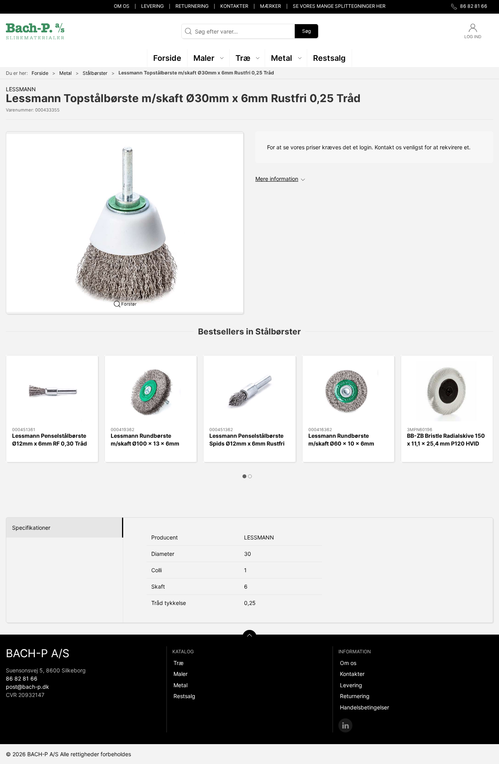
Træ (178, 663)
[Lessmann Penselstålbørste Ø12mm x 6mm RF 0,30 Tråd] (52, 391)
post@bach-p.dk (27, 686)
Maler (180, 673)
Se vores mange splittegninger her (339, 6)
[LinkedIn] (345, 725)
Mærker (270, 6)
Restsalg (184, 696)
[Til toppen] (249, 637)
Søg (306, 31)
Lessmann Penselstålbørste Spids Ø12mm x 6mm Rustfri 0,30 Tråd (247, 443)
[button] (209, 58)
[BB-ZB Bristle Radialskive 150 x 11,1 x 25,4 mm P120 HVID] (447, 391)
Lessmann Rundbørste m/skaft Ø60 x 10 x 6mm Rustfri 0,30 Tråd (341, 443)
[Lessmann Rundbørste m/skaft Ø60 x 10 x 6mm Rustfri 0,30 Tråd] (348, 391)
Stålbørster (95, 73)
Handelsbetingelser (364, 707)
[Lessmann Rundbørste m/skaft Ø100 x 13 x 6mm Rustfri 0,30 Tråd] (151, 391)
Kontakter (234, 6)
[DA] (35, 31)
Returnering (192, 6)
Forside (40, 73)
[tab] (244, 476)
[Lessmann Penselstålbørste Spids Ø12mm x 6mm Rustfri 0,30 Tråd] (249, 391)
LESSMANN (21, 89)
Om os (121, 6)
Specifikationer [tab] (31, 527)
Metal (65, 73)
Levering (152, 6)
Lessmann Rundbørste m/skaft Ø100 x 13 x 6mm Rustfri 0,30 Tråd (145, 443)
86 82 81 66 (21, 678)
